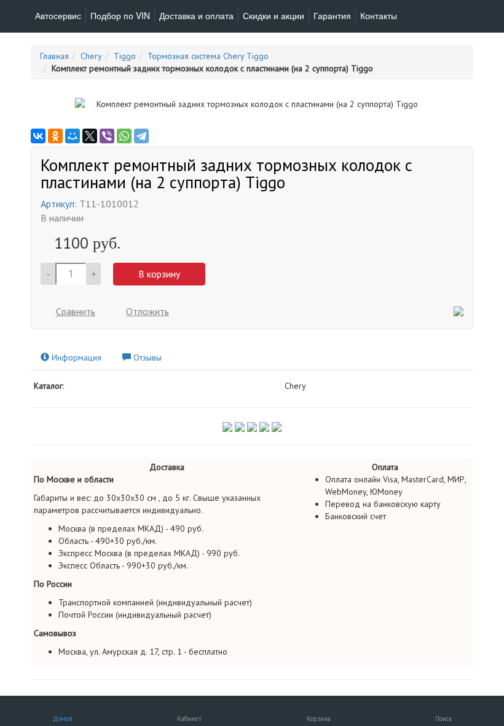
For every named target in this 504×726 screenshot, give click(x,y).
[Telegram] (141, 136)
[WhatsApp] (124, 136)
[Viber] (107, 136)
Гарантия (332, 15)
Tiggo (125, 56)
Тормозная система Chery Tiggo (208, 56)
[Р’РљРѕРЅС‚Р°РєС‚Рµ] (38, 136)
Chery (91, 56)
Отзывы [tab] (146, 357)
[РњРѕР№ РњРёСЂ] (72, 136)
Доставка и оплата (196, 15)
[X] (89, 136)
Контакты (378, 15)
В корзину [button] (159, 274)
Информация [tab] (75, 357)
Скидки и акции (273, 15)
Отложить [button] (147, 311)
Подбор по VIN (120, 15)
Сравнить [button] (75, 311)
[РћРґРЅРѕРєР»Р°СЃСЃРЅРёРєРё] (55, 136)
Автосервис (58, 15)
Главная (54, 56)
